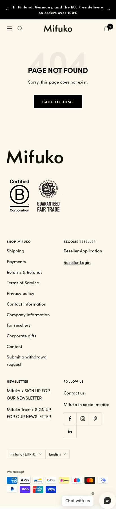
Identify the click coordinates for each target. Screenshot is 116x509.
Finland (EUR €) (23, 454)
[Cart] (106, 28)
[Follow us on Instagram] (82, 418)
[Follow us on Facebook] (70, 418)
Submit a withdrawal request (27, 360)
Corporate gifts (21, 335)
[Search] (20, 28)
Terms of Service (23, 282)
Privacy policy (20, 293)
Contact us (74, 393)
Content (14, 346)
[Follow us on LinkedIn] (70, 431)
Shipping (15, 251)
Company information (28, 314)
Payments (16, 261)
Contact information (26, 304)
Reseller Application (83, 251)
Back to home (58, 101)
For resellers (18, 325)
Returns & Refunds (25, 272)
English (55, 454)
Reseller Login (77, 262)
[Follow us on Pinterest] (95, 418)
